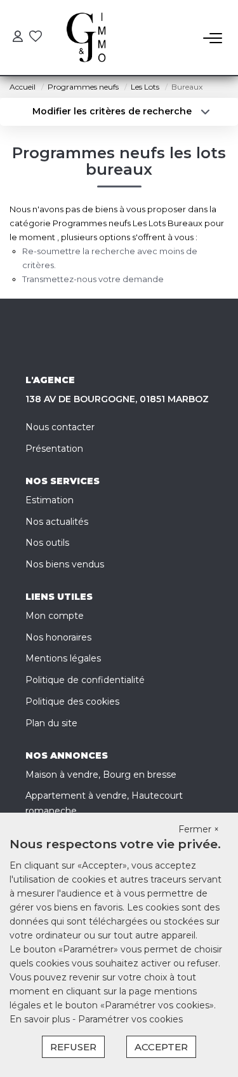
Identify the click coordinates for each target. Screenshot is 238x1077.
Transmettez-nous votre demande (93, 279)
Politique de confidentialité (85, 680)
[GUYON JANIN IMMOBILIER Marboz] (90, 38)
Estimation (49, 500)
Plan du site (51, 723)
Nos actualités (56, 521)
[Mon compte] (18, 37)
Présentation (54, 448)
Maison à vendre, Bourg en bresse (100, 774)
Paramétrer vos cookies (130, 1019)
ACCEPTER (161, 1047)
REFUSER (73, 1047)
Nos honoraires (58, 637)
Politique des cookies (72, 701)
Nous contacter (60, 427)
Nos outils (47, 542)
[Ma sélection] (35, 37)
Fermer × (198, 829)
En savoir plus (41, 1019)
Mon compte (54, 615)
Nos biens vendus (64, 564)
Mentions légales (63, 658)
